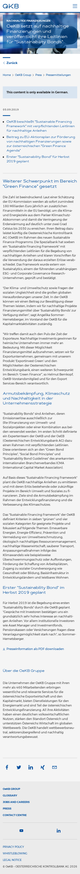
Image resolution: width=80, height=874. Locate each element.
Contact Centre (15, 815)
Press (38, 75)
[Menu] (75, 5)
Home (7, 75)
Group (11, 789)
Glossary (10, 795)
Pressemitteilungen (58, 75)
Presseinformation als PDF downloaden (35, 649)
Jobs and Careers (16, 802)
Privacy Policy (13, 847)
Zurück (12, 63)
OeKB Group (23, 75)
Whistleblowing (15, 853)
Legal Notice (12, 860)
